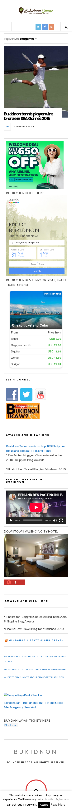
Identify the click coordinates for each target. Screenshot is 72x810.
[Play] (11, 520)
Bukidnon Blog (33, 702)
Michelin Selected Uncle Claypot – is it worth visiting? (35, 669)
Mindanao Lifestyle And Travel (36, 640)
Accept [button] (44, 804)
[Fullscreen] (61, 520)
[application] (36, 507)
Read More (58, 804)
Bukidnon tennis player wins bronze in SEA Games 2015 (28, 116)
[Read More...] (7, 126)
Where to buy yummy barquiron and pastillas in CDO (34, 677)
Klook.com (11, 725)
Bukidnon (36, 752)
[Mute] (55, 520)
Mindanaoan (12, 702)
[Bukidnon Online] (36, 11)
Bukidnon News (25, 126)
